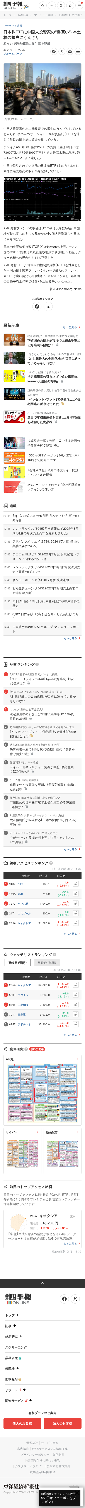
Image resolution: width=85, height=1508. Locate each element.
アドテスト (24, 1024)
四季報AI (11, 1379)
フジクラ (23, 995)
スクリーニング (16, 1347)
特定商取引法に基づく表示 (42, 1460)
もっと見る (70, 327)
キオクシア (24, 923)
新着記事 (22, 15)
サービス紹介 (50, 1443)
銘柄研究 (11, 1336)
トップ (7, 15)
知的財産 (58, 1454)
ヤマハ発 (23, 903)
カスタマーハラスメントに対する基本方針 (42, 1466)
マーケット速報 (43, 15)
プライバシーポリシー (34, 1454)
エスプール (24, 913)
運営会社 (32, 1443)
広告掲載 (23, 1449)
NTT (20, 884)
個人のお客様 (22, 1423)
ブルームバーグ (12, 53)
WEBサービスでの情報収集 (50, 1449)
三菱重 (22, 1014)
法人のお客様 (62, 1423)
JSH (20, 894)
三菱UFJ (23, 1005)
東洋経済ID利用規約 (42, 1472)
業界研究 (11, 1358)
